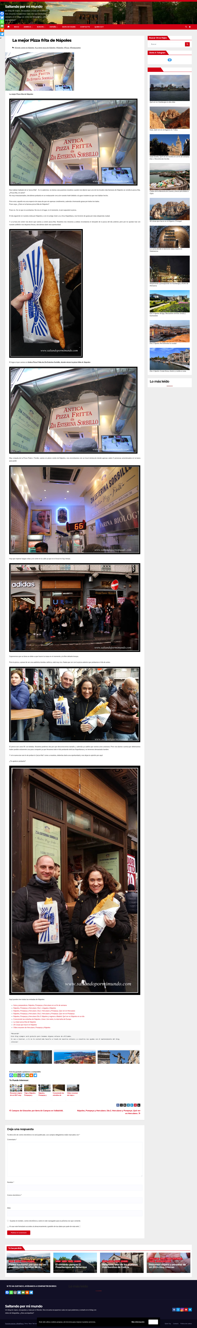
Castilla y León (154, 1258)
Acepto (153, 1322)
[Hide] (1, 38)
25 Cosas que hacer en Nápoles (25, 1025)
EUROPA (40, 27)
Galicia (24, 1261)
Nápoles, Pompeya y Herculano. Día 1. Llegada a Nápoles (34, 1008)
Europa (17, 1261)
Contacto (85, 27)
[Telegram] (35, 1075)
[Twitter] (23, 1075)
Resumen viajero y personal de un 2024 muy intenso (167, 1266)
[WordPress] (19, 1075)
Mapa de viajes (69, 27)
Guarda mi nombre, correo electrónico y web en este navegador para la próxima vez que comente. (45, 1221)
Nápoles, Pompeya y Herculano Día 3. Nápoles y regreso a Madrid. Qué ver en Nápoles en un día (48, 1016)
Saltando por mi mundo (23, 6)
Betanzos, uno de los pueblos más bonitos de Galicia (119, 1266)
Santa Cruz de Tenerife (163, 1261)
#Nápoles (59, 48)
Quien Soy (99, 27)
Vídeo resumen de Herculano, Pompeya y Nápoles (31, 1027)
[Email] (27, 1075)
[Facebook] (11, 1075)
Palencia (152, 1261)
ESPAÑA (53, 27)
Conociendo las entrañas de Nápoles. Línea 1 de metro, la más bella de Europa (42, 1019)
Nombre (10, 1182)
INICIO (16, 27)
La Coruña (31, 1261)
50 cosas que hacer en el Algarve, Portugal (166, 221)
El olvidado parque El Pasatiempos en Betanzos (71, 1266)
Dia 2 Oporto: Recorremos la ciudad (163, 343)
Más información (138, 1322)
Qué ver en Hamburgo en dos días (162, 102)
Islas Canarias (177, 1258)
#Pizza (66, 48)
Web (9, 1208)
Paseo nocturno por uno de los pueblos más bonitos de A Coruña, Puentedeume (27, 1267)
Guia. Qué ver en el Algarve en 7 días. (164, 130)
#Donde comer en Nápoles (24, 48)
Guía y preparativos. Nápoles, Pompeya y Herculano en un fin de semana (40, 1005)
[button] (186, 27)
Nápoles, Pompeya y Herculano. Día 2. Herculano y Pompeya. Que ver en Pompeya (43, 1014)
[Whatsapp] (15, 1075)
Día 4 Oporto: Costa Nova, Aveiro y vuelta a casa (168, 371)
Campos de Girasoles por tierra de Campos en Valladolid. (37, 1111)
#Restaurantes (75, 48)
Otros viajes (154, 69)
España (11, 1261)
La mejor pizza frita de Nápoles (24, 1022)
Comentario (12, 1139)
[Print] (31, 1075)
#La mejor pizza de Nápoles (45, 48)
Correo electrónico (14, 1195)
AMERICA (28, 27)
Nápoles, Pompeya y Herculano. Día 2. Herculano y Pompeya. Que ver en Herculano (44, 1011)
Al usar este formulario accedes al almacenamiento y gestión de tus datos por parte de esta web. (44, 1226)
